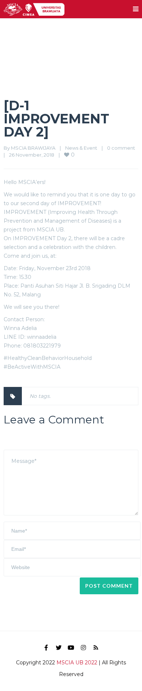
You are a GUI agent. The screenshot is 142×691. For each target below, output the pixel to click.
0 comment (121, 148)
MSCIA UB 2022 (76, 662)
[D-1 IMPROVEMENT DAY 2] (56, 118)
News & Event (81, 148)
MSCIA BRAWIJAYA (33, 148)
